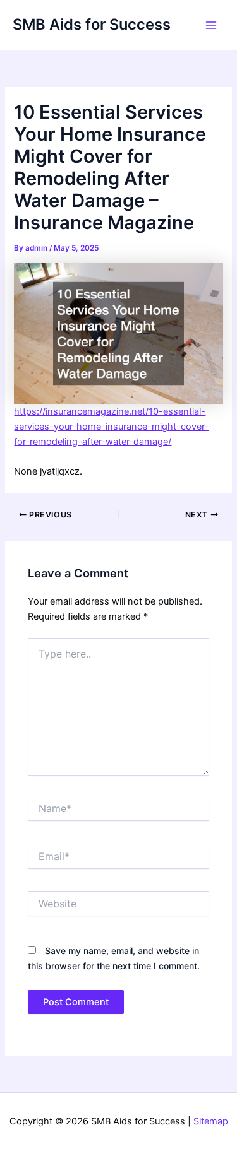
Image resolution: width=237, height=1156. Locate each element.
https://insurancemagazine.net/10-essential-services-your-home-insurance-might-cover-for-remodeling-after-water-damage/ (111, 426)
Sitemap (210, 1121)
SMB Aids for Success (92, 24)
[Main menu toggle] (211, 25)
